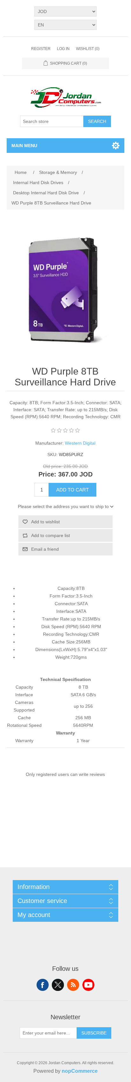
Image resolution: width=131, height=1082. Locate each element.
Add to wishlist (45, 521)
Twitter (58, 985)
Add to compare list (50, 535)
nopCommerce (80, 1071)
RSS (73, 985)
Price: (47, 474)
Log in (63, 49)
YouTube (88, 985)
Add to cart (72, 489)
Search (97, 121)
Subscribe (94, 1032)
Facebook (43, 985)
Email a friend (45, 549)
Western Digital (80, 443)
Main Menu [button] (24, 145)
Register (41, 49)
